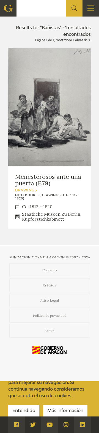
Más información (65, 411)
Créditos (49, 285)
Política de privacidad (49, 315)
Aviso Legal (49, 300)
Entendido (23, 411)
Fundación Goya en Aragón (37, 257)
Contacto (49, 270)
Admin (49, 331)
